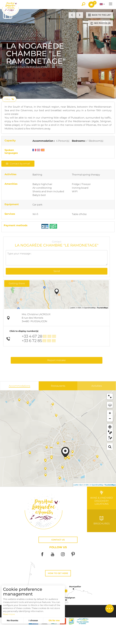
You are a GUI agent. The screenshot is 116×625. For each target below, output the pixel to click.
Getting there (17, 283)
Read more (9, 614)
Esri (81, 484)
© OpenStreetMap (96, 484)
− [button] (110, 418)
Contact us (58, 540)
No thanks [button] (12, 620)
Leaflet (75, 484)
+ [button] (110, 413)
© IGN (86, 484)
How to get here (58, 573)
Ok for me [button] (54, 620)
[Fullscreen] (110, 396)
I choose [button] (33, 620)
